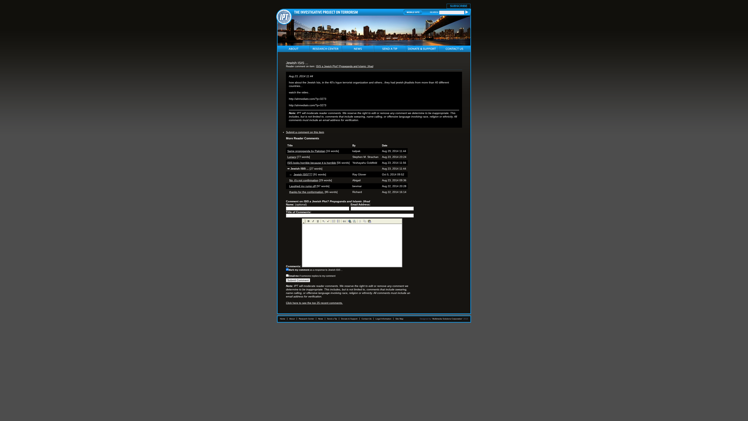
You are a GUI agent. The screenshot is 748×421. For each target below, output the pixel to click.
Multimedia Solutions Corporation (447, 319)
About (292, 319)
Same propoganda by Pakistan (306, 151)
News (320, 319)
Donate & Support (349, 319)
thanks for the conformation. (306, 192)
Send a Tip (332, 319)
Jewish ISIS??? (303, 174)
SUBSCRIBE (458, 6)
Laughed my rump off (302, 186)
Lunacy (291, 156)
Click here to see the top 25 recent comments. (314, 302)
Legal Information (383, 319)
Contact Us (366, 319)
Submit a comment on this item (305, 132)
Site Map (399, 319)
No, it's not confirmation (303, 180)
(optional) (296, 204)
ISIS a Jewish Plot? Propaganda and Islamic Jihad (344, 66)
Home (282, 319)
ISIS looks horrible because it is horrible (311, 162)
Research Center (306, 319)
